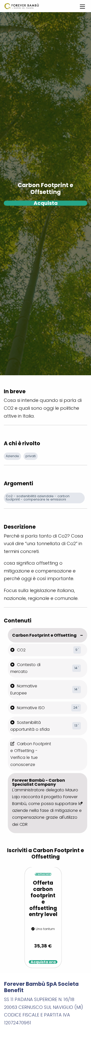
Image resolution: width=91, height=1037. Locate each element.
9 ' (77, 650)
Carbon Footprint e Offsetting (44, 635)
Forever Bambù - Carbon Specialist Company (47, 802)
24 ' (76, 707)
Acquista (46, 203)
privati (31, 456)
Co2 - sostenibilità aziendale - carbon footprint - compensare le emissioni (38, 498)
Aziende (12, 456)
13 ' (76, 725)
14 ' (76, 668)
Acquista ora (43, 962)
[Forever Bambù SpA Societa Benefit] (21, 6)
